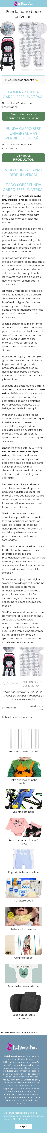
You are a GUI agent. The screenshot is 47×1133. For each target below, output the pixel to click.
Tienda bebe (10, 707)
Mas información (21, 1119)
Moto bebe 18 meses (36, 708)
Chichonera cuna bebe (15, 1094)
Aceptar (24, 1126)
